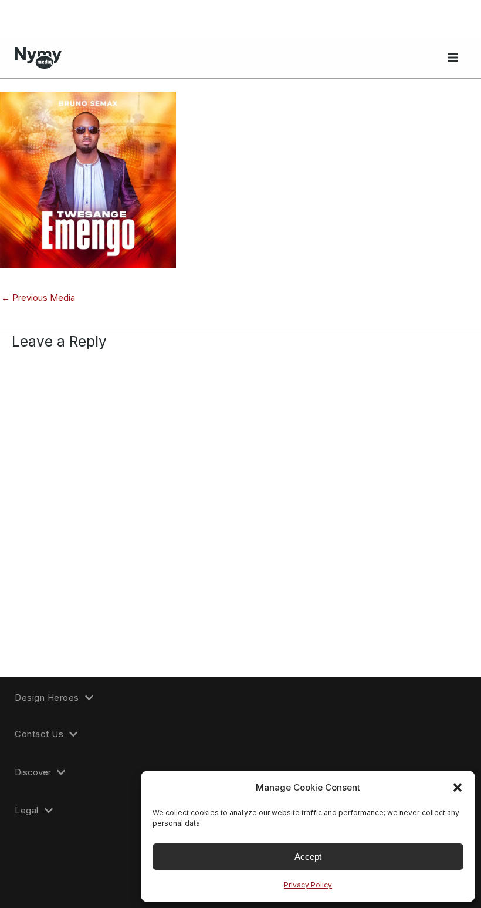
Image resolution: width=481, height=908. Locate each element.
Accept (307, 857)
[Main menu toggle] (452, 57)
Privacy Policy (308, 884)
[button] (457, 787)
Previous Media (38, 297)
